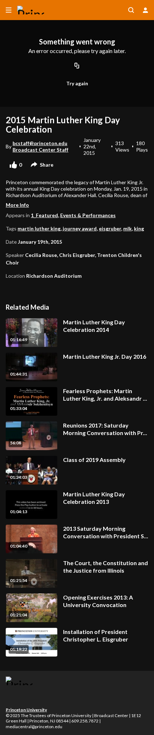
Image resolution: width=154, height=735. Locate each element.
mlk (127, 228)
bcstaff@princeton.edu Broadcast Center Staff (40, 146)
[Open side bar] (8, 10)
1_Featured (44, 215)
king (139, 228)
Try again (77, 83)
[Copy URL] (77, 66)
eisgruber (110, 228)
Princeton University (26, 709)
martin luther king (39, 228)
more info (17, 205)
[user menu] (145, 10)
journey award (80, 228)
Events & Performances (88, 215)
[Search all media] (131, 10)
